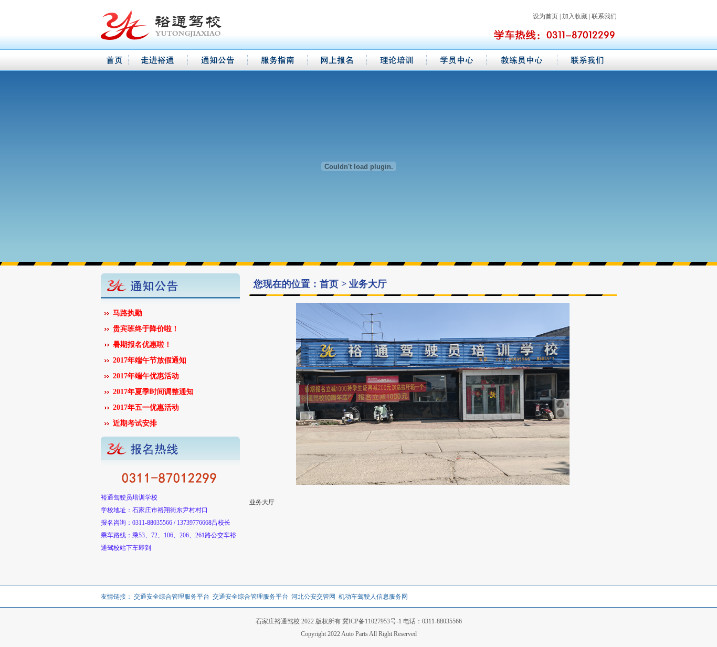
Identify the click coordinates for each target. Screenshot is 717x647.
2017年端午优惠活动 (146, 376)
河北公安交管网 (313, 596)
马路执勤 (127, 313)
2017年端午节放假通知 (149, 360)
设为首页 (545, 16)
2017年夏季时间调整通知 (153, 392)
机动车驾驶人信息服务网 (373, 596)
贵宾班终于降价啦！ (146, 329)
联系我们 (604, 16)
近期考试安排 (135, 423)
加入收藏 (574, 16)
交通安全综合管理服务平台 (171, 596)
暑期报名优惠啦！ (142, 344)
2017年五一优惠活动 (146, 407)
